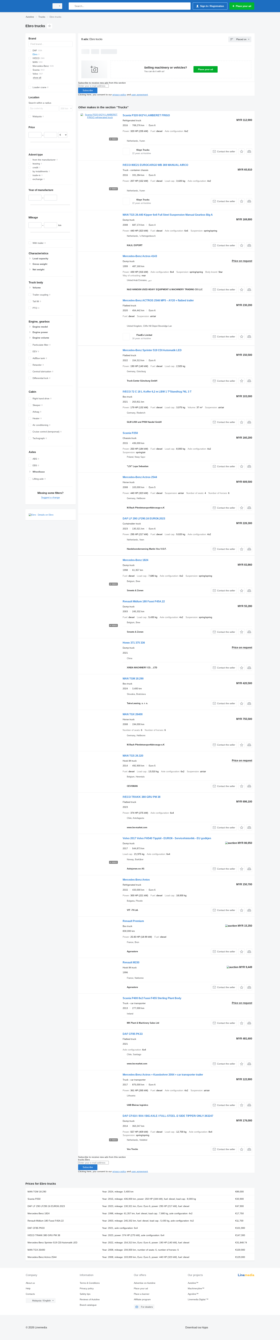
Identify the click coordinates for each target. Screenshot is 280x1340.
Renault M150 (131, 962)
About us (30, 1283)
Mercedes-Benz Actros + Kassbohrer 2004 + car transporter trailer (163, 1074)
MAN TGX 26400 (133, 714)
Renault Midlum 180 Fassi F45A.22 (144, 601)
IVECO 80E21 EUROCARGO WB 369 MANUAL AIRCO (155, 165)
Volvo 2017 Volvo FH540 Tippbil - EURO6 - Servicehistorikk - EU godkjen (167, 838)
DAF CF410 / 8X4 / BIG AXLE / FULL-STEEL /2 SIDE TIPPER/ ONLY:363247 (168, 1115)
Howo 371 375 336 (134, 642)
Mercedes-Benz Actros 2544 (140, 477)
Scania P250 (130, 433)
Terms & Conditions (90, 1283)
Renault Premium (133, 921)
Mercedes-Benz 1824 (135, 560)
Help (28, 1288)
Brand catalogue (88, 1305)
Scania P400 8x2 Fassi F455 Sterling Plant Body (152, 998)
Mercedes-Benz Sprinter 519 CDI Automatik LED (152, 350)
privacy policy (119, 94)
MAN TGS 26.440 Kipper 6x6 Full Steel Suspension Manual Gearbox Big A (168, 214)
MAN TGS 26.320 (133, 755)
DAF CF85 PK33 (133, 1034)
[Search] (72, 6)
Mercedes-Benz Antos (136, 879)
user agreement (139, 94)
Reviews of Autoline (90, 1299)
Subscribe (88, 90)
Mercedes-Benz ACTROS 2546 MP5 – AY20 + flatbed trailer (158, 300)
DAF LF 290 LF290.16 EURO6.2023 (144, 518)
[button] (242, 151)
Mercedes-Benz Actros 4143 (140, 256)
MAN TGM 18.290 (133, 678)
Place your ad (205, 69)
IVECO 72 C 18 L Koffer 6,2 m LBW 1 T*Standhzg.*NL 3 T (157, 391)
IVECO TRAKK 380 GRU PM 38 (141, 797)
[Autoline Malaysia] (37, 6)
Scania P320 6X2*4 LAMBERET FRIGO (146, 115)
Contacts (30, 1294)
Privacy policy (87, 1288)
